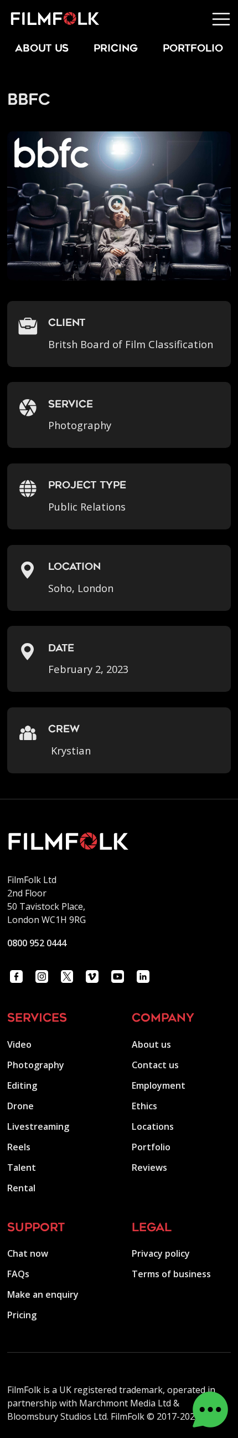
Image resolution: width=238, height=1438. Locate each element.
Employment (158, 1085)
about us (42, 49)
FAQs (18, 1274)
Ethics (144, 1106)
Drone (20, 1106)
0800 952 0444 (36, 943)
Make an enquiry (43, 1294)
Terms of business (171, 1274)
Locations (153, 1126)
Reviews (149, 1167)
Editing (22, 1085)
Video (19, 1044)
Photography (35, 1065)
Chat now (27, 1253)
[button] (221, 19)
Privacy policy (161, 1253)
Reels (18, 1147)
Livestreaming (38, 1126)
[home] (50, 19)
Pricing (116, 49)
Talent (21, 1167)
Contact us (155, 1065)
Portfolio (151, 1147)
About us (151, 1044)
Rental (21, 1188)
